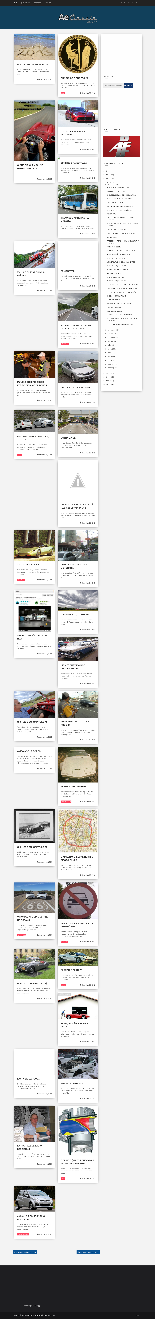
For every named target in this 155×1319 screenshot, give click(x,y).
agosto (110, 341)
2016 (108, 171)
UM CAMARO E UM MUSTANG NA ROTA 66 (122, 288)
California (22, 935)
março (110, 360)
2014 (108, 175)
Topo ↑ (138, 1315)
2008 (108, 384)
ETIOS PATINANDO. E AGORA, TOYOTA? (121, 233)
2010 (108, 377)
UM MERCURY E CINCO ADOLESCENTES (121, 262)
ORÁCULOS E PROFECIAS (75, 78)
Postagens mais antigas (88, 1252)
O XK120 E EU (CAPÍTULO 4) (32, 722)
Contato (48, 3)
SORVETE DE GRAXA (72, 1083)
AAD (63, 93)
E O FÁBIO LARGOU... (28, 1079)
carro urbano (23, 1234)
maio (110, 353)
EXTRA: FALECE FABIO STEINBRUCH (119, 315)
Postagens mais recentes (25, 1252)
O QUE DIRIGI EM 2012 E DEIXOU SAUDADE (122, 195)
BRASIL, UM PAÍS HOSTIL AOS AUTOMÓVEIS (122, 292)
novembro (112, 330)
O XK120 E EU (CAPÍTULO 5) (75, 615)
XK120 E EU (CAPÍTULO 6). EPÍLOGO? (120, 210)
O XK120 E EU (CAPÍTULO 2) (32, 983)
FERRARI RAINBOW (71, 970)
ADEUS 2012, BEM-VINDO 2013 (33, 64)
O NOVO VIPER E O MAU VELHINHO (119, 199)
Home (15, 3)
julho (110, 345)
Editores (37, 3)
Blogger (38, 1305)
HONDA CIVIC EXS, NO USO (75, 387)
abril (109, 356)
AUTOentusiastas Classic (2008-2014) (41, 1315)
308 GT (64, 985)
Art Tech (21, 580)
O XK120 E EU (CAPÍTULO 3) (32, 847)
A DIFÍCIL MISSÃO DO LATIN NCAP (119, 254)
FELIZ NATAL (67, 271)
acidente (65, 344)
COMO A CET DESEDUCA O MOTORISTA (121, 251)
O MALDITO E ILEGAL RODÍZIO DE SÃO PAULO (123, 284)
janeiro (110, 368)
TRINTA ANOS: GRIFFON (73, 786)
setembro (111, 337)
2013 (108, 178)
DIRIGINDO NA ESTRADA (74, 163)
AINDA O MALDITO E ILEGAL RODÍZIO (120, 269)
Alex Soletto (66, 801)
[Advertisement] (121, 55)
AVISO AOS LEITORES (29, 751)
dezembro (112, 185)
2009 (108, 381)
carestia (64, 941)
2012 (108, 182)
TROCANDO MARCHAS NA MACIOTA (120, 206)
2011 (108, 373)
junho (110, 349)
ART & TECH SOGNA (28, 564)
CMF (19, 455)
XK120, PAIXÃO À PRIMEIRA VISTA (119, 303)
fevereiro (111, 364)
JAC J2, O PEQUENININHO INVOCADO (120, 324)
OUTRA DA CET (69, 438)
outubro (111, 334)
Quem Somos (25, 3)
